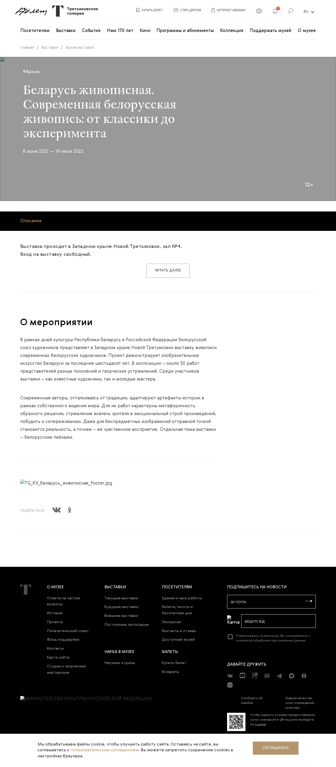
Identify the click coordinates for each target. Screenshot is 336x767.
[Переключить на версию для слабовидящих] (259, 12)
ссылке (260, 724)
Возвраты (170, 672)
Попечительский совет (68, 631)
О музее (307, 31)
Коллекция (231, 31)
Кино (145, 31)
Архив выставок (79, 48)
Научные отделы (119, 663)
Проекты (55, 622)
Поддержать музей (270, 31)
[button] (275, 12)
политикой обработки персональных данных (271, 640)
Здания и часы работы (182, 598)
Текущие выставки (121, 598)
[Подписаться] (309, 601)
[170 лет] (31, 11)
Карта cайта (58, 657)
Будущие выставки (121, 607)
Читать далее (168, 270)
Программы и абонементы (185, 31)
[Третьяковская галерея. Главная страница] (73, 11)
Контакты (55, 648)
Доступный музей (178, 639)
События (91, 31)
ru (310, 12)
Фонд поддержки (63, 639)
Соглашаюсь (275, 748)
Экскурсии (171, 622)
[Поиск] (290, 12)
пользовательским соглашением (105, 750)
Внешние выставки (121, 616)
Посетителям (35, 31)
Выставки (66, 31)
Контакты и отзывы (179, 631)
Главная (27, 48)
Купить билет (174, 663)
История (54, 613)
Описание (31, 221)
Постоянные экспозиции (126, 625)
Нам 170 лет (120, 31)
